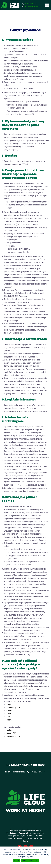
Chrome (10, 710)
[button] (47, 5)
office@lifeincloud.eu (16, 772)
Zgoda (16, 860)
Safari (9, 714)
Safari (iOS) (11, 733)
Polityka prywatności (30, 860)
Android (10, 730)
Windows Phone (13, 736)
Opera (9, 720)
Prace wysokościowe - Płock (26, 836)
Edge (9, 704)
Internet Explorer (13, 707)
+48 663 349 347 (37, 772)
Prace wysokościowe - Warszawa (22, 830)
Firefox (9, 717)
